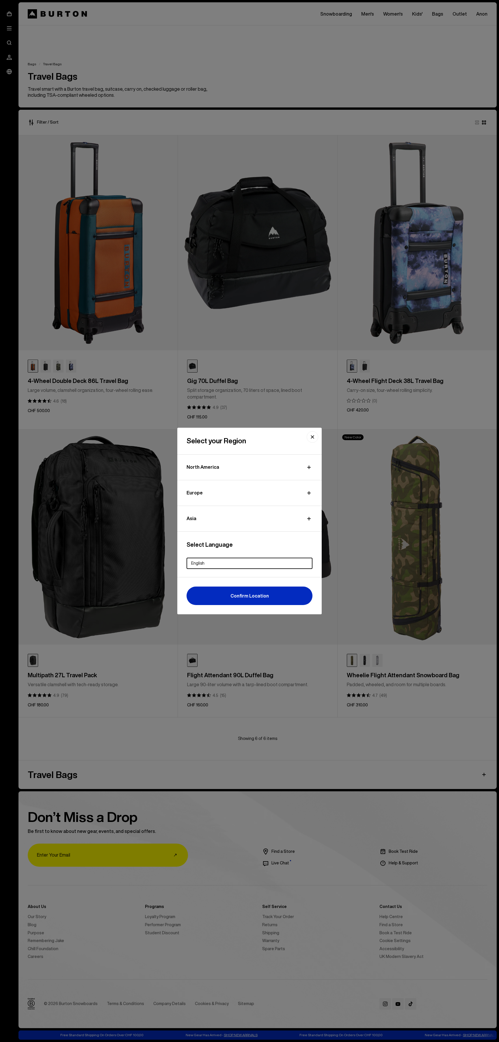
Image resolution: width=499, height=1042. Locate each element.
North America (203, 467)
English (197, 563)
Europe (195, 492)
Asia (191, 518)
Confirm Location (249, 595)
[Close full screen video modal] (312, 437)
